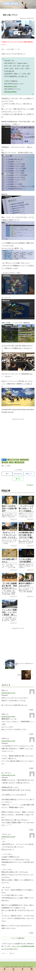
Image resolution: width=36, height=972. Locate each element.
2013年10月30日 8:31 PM (8, 775)
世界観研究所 (25, 459)
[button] (30, 491)
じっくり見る (6, 465)
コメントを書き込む (18, 938)
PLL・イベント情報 (14, 459)
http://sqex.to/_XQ (10, 86)
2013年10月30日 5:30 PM (8, 741)
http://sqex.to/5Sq (10, 91)
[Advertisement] (18, 438)
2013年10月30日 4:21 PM (8, 693)
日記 (12, 462)
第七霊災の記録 (20, 462)
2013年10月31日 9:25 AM (8, 836)
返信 (32, 709)
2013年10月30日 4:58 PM (8, 716)
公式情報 (6, 462)
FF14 (5, 459)
